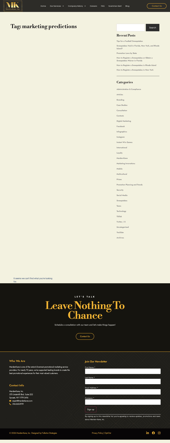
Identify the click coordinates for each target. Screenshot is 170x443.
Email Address (91, 388)
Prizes (119, 179)
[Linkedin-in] (147, 432)
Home (43, 6)
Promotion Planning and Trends (130, 184)
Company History (75, 6)
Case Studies (122, 105)
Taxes (119, 206)
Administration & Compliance (129, 89)
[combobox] (131, 27)
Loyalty (119, 153)
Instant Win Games (124, 142)
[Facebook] (153, 432)
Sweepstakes (122, 200)
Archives (120, 237)
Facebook (121, 126)
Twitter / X (121, 221)
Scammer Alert (115, 6)
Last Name (90, 377)
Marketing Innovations (126, 163)
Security (120, 190)
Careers (93, 6)
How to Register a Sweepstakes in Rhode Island (136, 65)
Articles (120, 94)
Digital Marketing (124, 121)
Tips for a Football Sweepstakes (130, 41)
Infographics (122, 131)
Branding (120, 99)
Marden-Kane (122, 158)
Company (89, 398)
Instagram (121, 137)
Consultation (122, 110)
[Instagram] (159, 432)
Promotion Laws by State (127, 53)
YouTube (120, 232)
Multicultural (122, 174)
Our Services (55, 6)
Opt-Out (108, 433)
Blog (127, 6)
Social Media (122, 195)
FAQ (103, 6)
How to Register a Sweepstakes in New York (135, 70)
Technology (121, 211)
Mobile (119, 168)
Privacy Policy (97, 433)
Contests (120, 115)
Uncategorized (123, 227)
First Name (90, 367)
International (122, 147)
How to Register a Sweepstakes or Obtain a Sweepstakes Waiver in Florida (134, 59)
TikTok (119, 216)
